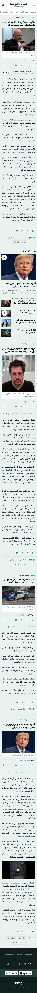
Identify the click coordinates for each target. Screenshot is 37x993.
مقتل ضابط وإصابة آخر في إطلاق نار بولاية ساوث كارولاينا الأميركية (19, 579)
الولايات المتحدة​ (19, 16)
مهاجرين (11, 558)
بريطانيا (16, 562)
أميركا (24, 240)
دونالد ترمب (22, 558)
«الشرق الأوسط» (24, 59)
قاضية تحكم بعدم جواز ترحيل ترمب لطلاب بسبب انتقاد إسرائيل (19, 724)
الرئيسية (33, 10)
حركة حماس (12, 236)
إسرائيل (16, 240)
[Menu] (35, 4)
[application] (18, 868)
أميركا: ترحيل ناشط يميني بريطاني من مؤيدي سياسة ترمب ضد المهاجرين (18, 348)
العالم (17, 10)
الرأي (11, 10)
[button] (18, 868)
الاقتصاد (5, 10)
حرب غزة (23, 236)
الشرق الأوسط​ (24, 10)
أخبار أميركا (22, 707)
